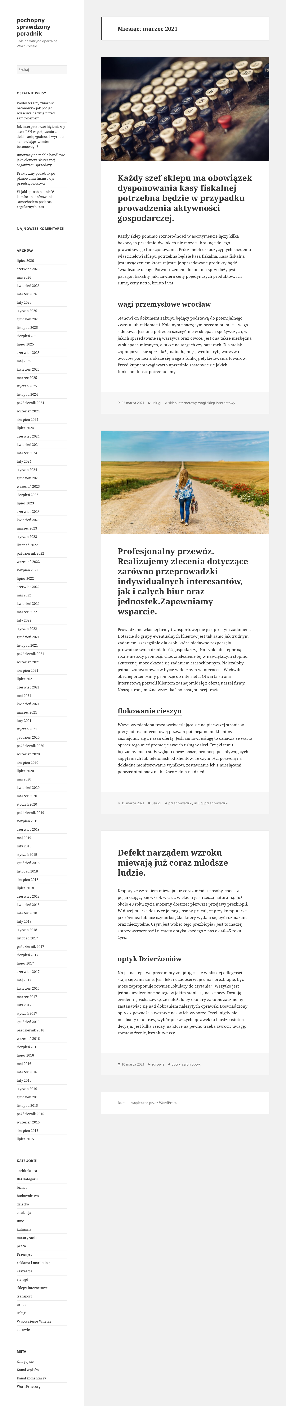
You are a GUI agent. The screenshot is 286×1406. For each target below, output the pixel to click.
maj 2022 (24, 595)
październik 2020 (30, 745)
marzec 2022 (27, 612)
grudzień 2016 (28, 1022)
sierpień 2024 (27, 419)
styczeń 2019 (27, 854)
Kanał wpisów (28, 1370)
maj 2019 (24, 837)
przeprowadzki (180, 803)
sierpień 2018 (27, 879)
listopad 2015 (27, 1105)
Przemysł (24, 1254)
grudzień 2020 (28, 737)
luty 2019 (24, 846)
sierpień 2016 (27, 1047)
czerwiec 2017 (28, 971)
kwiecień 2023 (28, 520)
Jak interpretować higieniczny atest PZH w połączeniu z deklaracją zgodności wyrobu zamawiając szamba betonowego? (41, 136)
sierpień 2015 (27, 1130)
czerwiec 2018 (28, 896)
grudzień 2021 (28, 637)
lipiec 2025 (25, 344)
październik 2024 (30, 402)
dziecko (23, 1204)
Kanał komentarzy (31, 1378)
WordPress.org (29, 1386)
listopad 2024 (27, 394)
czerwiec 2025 (28, 352)
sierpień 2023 (27, 495)
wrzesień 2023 (28, 486)
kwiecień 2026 (28, 285)
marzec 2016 (27, 1072)
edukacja (24, 1212)
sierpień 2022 (27, 570)
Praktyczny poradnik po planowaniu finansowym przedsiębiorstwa (36, 178)
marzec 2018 (27, 913)
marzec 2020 (27, 796)
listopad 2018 (27, 871)
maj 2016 (24, 1063)
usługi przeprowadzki (211, 803)
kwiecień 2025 (28, 369)
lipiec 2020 (25, 771)
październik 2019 (30, 812)
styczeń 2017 (27, 1013)
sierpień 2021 (27, 670)
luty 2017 (24, 1005)
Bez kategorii (27, 1179)
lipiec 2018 (25, 888)
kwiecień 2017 (28, 988)
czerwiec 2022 (28, 587)
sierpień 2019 (27, 821)
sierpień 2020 (27, 762)
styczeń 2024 (27, 469)
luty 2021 (24, 720)
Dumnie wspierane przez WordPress (147, 1102)
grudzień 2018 (28, 863)
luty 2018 (24, 921)
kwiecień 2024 (28, 444)
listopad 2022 (27, 545)
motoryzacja (27, 1237)
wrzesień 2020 (28, 754)
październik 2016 (30, 1030)
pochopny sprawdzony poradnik (33, 26)
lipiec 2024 (25, 428)
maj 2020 (24, 779)
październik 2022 (30, 553)
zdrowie (23, 1329)
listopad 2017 (27, 938)
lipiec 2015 (25, 1139)
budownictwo (28, 1196)
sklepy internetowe (32, 1288)
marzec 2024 (27, 453)
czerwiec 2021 (28, 687)
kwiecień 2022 (28, 603)
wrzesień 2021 (28, 662)
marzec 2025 (27, 377)
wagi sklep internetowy (216, 402)
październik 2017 (30, 946)
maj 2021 (24, 695)
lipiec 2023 (25, 503)
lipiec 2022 (25, 578)
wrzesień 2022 (28, 561)
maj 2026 (24, 277)
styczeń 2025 (27, 386)
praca (21, 1246)
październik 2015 (30, 1114)
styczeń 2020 (27, 804)
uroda (21, 1304)
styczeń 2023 (27, 536)
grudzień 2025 (28, 319)
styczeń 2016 (27, 1088)
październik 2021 (30, 653)
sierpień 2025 (27, 336)
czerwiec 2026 (28, 269)
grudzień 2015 (28, 1097)
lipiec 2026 (25, 260)
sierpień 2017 (27, 955)
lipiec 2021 (25, 679)
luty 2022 (24, 620)
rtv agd (22, 1279)
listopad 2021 (27, 645)
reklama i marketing (33, 1262)
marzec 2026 (27, 294)
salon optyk (191, 1064)
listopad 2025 (27, 327)
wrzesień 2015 (28, 1122)
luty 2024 (24, 461)
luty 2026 (24, 302)
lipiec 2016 (25, 1055)
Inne (20, 1221)
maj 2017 (24, 980)
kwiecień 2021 (28, 704)
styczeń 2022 (27, 628)
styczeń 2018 (27, 930)
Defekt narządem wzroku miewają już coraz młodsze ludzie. (173, 862)
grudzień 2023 (28, 478)
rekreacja (24, 1271)
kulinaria (24, 1229)
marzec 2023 (27, 528)
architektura (27, 1170)
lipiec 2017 (25, 963)
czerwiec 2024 (28, 436)
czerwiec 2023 (28, 511)
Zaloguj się (25, 1361)
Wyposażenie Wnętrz (34, 1321)
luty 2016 (24, 1080)
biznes (22, 1187)
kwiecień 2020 (28, 787)
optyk (175, 1064)
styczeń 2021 (27, 729)
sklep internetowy (182, 402)
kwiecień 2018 (28, 904)
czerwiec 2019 (28, 829)
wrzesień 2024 (28, 411)
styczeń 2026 (27, 310)
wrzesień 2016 (28, 1038)
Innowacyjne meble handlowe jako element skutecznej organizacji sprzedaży (41, 160)
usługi (21, 1313)
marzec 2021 (27, 712)
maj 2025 (24, 361)
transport (24, 1296)
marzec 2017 (27, 996)
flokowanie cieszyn (150, 710)
